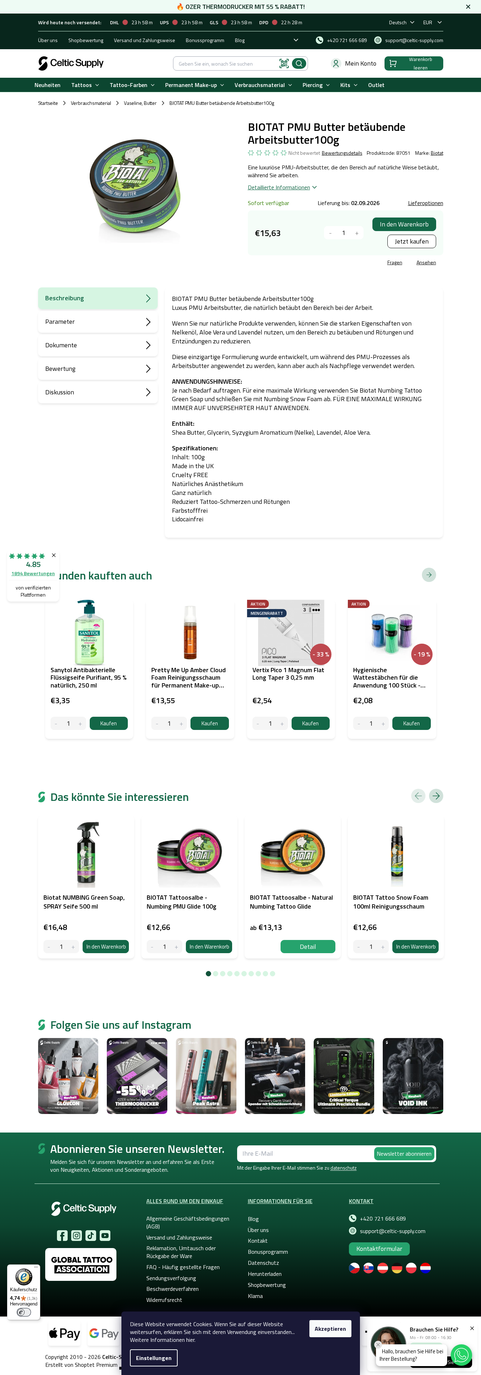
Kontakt (258, 1240)
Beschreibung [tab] (64, 298)
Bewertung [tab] (60, 368)
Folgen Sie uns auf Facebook (62, 1235)
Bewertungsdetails (342, 153)
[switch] (24, 1312)
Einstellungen (154, 1358)
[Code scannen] (284, 63)
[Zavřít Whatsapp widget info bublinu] (378, 1345)
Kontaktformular (379, 1248)
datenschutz (343, 1167)
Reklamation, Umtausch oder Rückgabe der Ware (181, 1252)
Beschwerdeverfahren (172, 1289)
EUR (427, 22)
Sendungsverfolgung (171, 1278)
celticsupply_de (76, 1235)
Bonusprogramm (268, 1252)
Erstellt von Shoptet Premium (81, 1365)
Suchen (299, 63)
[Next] (436, 796)
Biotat (437, 153)
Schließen (302, 263)
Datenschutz (263, 1263)
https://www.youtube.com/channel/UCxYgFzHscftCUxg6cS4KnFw (105, 1235)
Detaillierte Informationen (279, 187)
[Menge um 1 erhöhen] (357, 232)
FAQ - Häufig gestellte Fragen (183, 1267)
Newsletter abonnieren (404, 1153)
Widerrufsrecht (164, 1300)
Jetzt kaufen (412, 241)
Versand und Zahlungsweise (144, 40)
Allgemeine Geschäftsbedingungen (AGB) (187, 1222)
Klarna (255, 1296)
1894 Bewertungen (33, 573)
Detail (308, 946)
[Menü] (36, 1268)
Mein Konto (360, 63)
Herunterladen (265, 1274)
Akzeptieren (330, 1328)
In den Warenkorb (404, 224)
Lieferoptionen (425, 203)
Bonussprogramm (205, 40)
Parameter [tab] (60, 321)
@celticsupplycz (90, 1235)
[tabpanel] (86, 887)
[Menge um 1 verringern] (330, 232)
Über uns (48, 40)
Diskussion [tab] (59, 392)
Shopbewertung (85, 40)
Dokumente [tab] (61, 345)
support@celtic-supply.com (392, 1231)
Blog (240, 40)
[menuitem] (47, 85)
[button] (461, 1355)
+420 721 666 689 (383, 1218)
